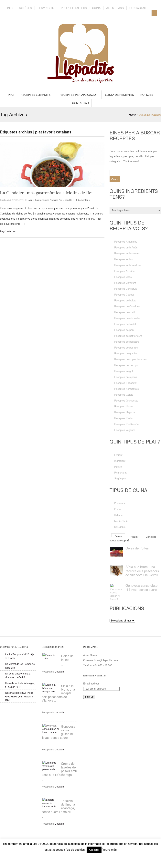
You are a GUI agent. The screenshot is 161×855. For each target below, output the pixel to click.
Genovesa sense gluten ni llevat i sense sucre (142, 587)
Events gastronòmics (38, 199)
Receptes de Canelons (127, 306)
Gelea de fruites (137, 548)
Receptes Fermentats (126, 389)
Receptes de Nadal (125, 324)
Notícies (25, 8)
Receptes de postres (126, 347)
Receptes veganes (124, 430)
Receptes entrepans (125, 377)
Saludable (119, 527)
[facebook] (19, 3)
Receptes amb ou (124, 259)
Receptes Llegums (124, 412)
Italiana (118, 515)
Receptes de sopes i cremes (130, 359)
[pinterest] (12, 3)
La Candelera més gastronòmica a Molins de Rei (46, 192)
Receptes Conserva (125, 288)
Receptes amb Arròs (126, 247)
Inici (10, 8)
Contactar (137, 8)
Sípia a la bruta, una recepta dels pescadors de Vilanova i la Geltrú (142, 570)
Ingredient (119, 461)
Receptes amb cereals (127, 253)
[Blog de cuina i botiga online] (80, 81)
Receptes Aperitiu (124, 271)
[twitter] (16, 3)
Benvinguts (46, 8)
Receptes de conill (124, 312)
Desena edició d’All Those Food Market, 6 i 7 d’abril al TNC (19, 696)
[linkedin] (9, 3)
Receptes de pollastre (126, 341)
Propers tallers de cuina (81, 8)
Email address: (91, 683)
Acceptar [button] (94, 849)
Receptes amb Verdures (128, 265)
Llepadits (67, 199)
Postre (118, 466)
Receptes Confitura (125, 283)
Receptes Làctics (124, 406)
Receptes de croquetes (127, 318)
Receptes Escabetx (125, 383)
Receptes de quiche (125, 353)
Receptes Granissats (126, 400)
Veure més (109, 849)
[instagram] (26, 3)
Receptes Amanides (125, 241)
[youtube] (23, 3)
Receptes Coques (124, 294)
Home (132, 114)
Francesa (119, 503)
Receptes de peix (124, 330)
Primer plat (120, 472)
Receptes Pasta (123, 418)
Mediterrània (121, 521)
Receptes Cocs (123, 277)
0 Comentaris (83, 199)
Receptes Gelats (123, 394)
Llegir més (5, 231)
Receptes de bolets (125, 300)
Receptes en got (123, 371)
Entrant (118, 455)
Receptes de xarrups (126, 365)
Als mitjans (115, 8)
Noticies (54, 199)
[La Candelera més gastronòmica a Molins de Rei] (52, 164)
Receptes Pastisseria (126, 424)
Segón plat (120, 478)
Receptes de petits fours (128, 336)
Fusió (117, 509)
